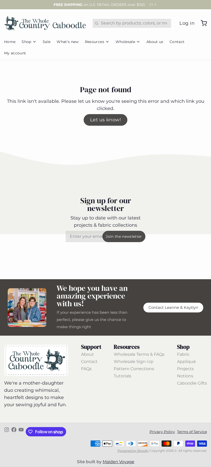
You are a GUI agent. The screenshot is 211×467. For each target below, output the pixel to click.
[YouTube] (21, 431)
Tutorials (122, 375)
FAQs (86, 368)
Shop (26, 41)
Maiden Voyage (118, 461)
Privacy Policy (162, 431)
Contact (177, 41)
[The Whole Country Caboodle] (45, 23)
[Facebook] (13, 431)
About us (154, 41)
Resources (94, 41)
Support (91, 346)
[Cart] (202, 23)
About (87, 354)
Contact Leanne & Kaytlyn (173, 307)
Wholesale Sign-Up (133, 361)
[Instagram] (6, 431)
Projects (185, 368)
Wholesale (125, 41)
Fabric (183, 354)
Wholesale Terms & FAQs (139, 354)
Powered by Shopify (133, 451)
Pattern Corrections (134, 368)
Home (9, 41)
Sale (46, 41)
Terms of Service (192, 431)
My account (15, 53)
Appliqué (186, 361)
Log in (187, 23)
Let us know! (105, 120)
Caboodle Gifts (192, 383)
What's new (68, 41)
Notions (185, 375)
